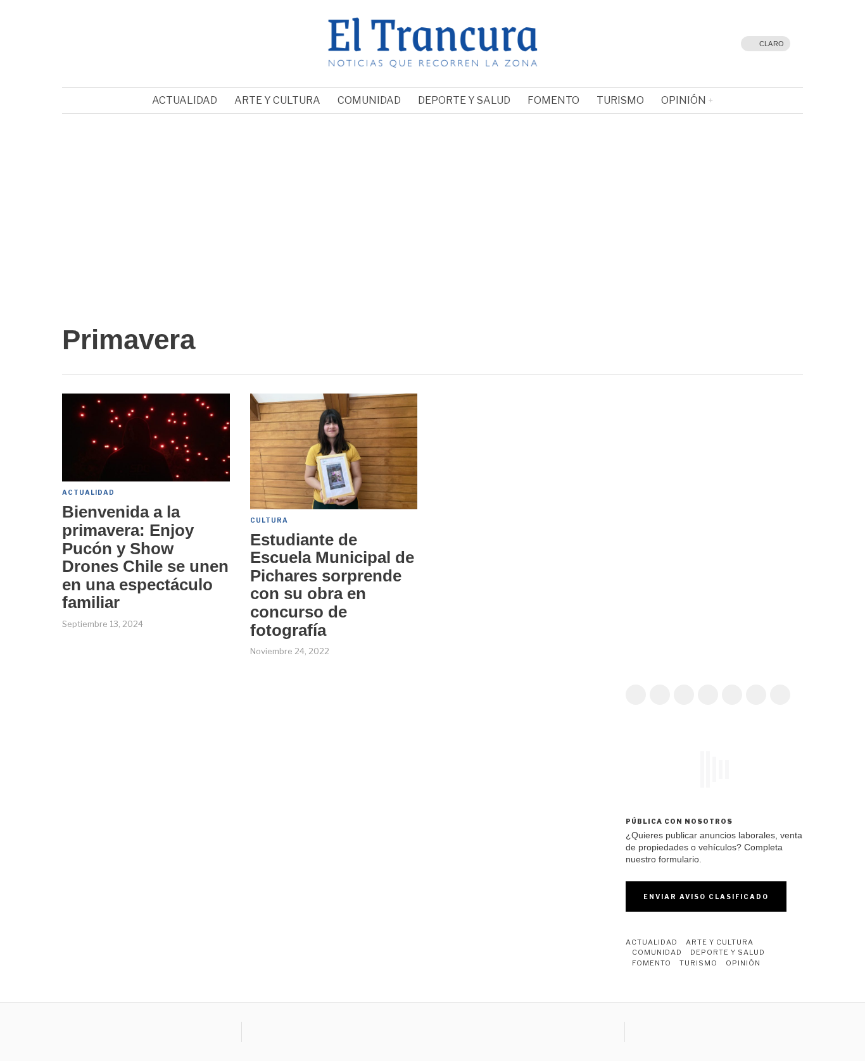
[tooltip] (100, 43)
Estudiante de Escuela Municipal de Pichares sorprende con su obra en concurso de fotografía (332, 585)
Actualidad (88, 492)
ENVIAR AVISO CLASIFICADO (706, 896)
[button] (82, 206)
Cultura (269, 520)
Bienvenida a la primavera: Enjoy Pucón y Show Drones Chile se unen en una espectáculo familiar (145, 557)
